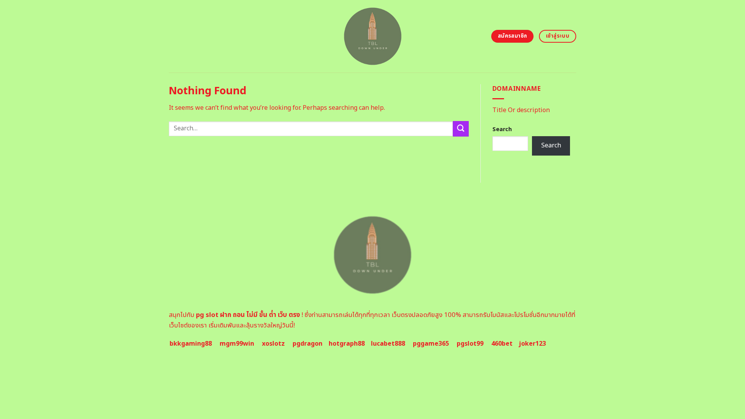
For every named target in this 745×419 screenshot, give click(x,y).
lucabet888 (388, 343)
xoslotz (273, 343)
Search (502, 129)
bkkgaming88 (191, 343)
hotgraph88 (347, 343)
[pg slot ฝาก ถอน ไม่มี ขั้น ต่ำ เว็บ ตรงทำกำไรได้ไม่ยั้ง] (372, 36)
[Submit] (460, 128)
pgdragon (307, 343)
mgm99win (237, 343)
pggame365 (431, 343)
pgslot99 (470, 343)
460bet (502, 343)
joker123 (532, 343)
